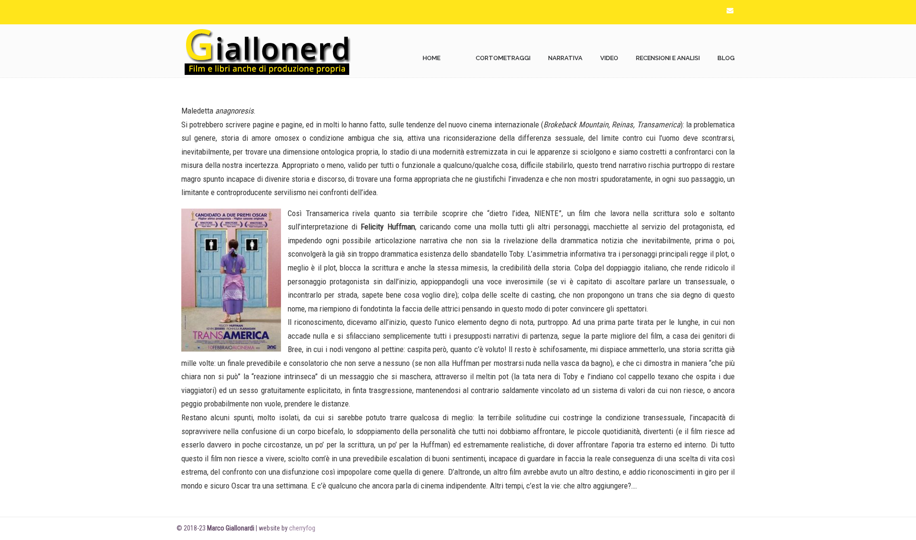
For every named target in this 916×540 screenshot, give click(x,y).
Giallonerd (267, 51)
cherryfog (302, 528)
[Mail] (730, 10)
